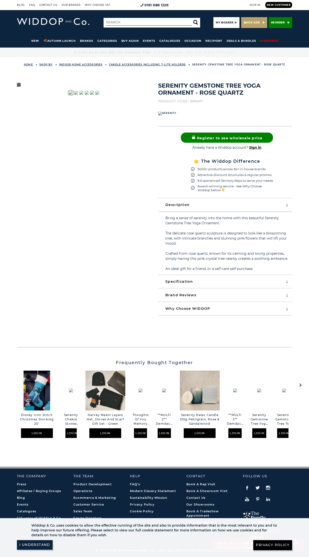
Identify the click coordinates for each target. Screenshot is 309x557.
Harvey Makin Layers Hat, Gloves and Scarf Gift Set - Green (105, 419)
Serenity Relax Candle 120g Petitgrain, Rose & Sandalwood (200, 419)
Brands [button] (86, 40)
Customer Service (88, 504)
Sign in (255, 147)
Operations (82, 491)
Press (21, 484)
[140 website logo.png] (53, 21)
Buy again (130, 40)
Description (177, 205)
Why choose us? (98, 5)
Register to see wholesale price (229, 138)
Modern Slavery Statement (153, 491)
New (35, 40)
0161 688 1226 (156, 5)
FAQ (32, 5)
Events (149, 40)
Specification (179, 281)
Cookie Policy (142, 511)
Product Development (92, 484)
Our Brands (71, 5)
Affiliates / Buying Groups (39, 491)
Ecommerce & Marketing (94, 498)
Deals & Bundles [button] (241, 40)
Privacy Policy (142, 504)
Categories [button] (107, 40)
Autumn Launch (61, 40)
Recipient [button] (213, 40)
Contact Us (48, 5)
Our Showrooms (200, 504)
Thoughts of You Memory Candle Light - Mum (141, 419)
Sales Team (82, 511)
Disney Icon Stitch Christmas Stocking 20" (37, 419)
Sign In (255, 5)
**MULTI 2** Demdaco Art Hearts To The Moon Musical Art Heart (164, 419)
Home (28, 64)
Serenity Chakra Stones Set (71, 419)
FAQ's (135, 484)
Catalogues (169, 40)
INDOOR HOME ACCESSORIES (81, 64)
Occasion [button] (192, 40)
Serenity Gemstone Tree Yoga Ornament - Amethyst (259, 419)
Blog (21, 5)
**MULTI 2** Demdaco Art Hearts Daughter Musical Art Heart (235, 419)
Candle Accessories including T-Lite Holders (147, 64)
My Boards (224, 22)
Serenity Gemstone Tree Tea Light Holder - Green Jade (284, 419)
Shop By (46, 64)
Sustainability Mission (148, 498)
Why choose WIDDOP (187, 308)
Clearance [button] (269, 40)
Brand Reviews (180, 295)
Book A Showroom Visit (207, 491)
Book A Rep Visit (200, 484)
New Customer (279, 5)
